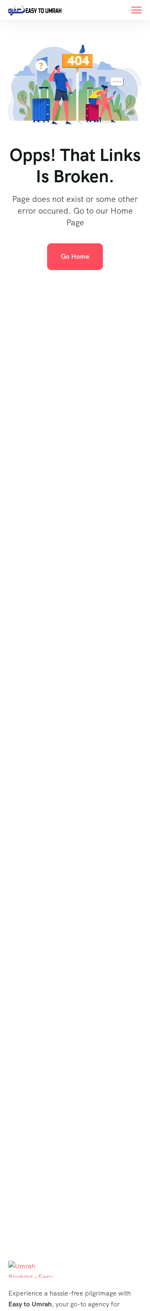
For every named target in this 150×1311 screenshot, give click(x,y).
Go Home (75, 256)
